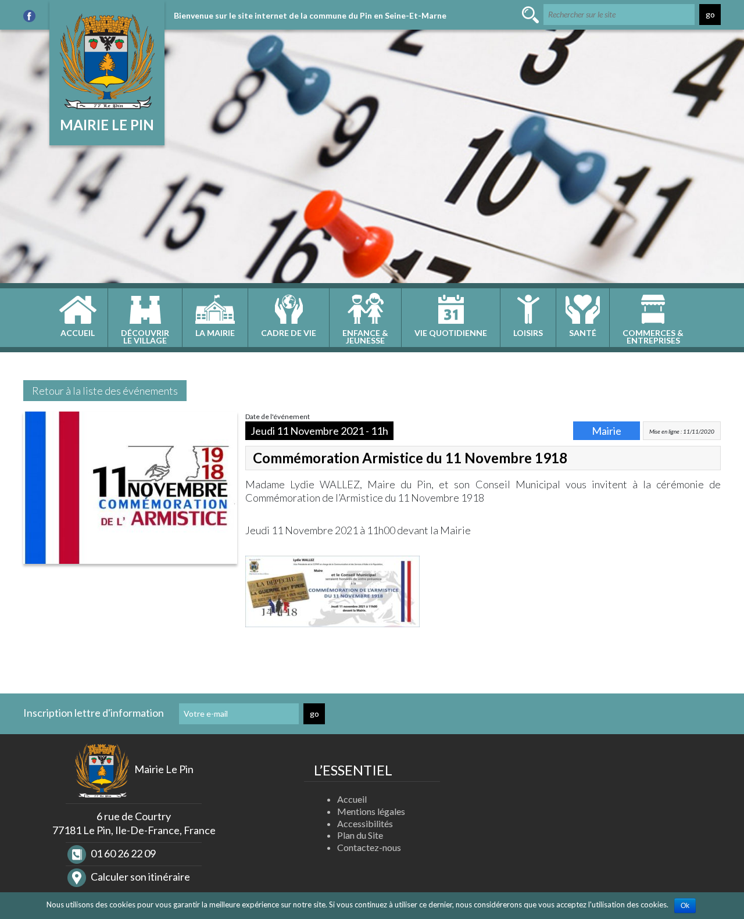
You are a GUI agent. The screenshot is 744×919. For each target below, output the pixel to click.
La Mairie (215, 333)
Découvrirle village (145, 336)
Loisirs (528, 333)
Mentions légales (371, 811)
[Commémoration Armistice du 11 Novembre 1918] (130, 490)
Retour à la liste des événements (105, 390)
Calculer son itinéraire (139, 876)
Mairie (606, 430)
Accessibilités (365, 823)
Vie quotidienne (450, 333)
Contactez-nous (369, 847)
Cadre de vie (288, 333)
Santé (582, 333)
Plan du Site (360, 835)
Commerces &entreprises (653, 336)
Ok (685, 906)
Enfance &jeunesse (365, 336)
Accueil (77, 333)
